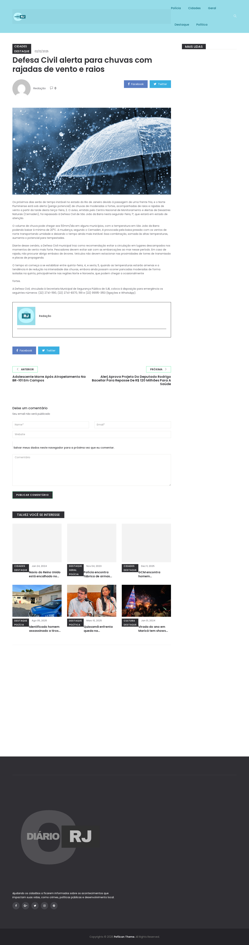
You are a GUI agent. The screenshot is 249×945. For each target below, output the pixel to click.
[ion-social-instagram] (44, 905)
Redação (39, 88)
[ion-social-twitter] (35, 905)
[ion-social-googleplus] (25, 905)
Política (201, 24)
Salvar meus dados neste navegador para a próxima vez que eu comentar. (63, 447)
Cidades (194, 8)
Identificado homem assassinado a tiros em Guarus (44, 631)
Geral (212, 8)
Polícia (176, 8)
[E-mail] (19, 335)
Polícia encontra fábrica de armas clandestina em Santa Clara (97, 578)
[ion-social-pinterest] (54, 905)
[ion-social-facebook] (16, 905)
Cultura (129, 620)
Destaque (182, 24)
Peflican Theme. (124, 937)
